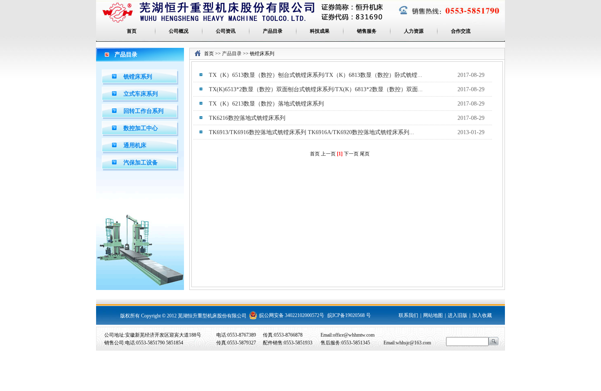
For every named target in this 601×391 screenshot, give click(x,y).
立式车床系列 (140, 94)
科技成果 (320, 31)
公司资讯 (225, 31)
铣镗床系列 (137, 77)
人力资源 (414, 31)
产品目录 (273, 31)
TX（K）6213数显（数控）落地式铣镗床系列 (266, 104)
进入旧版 (457, 315)
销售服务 (367, 31)
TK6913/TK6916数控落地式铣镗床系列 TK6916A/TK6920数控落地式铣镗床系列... (311, 132)
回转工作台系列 (143, 111)
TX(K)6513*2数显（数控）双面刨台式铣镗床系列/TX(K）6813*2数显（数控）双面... (316, 89)
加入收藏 (482, 315)
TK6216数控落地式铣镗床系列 (247, 118)
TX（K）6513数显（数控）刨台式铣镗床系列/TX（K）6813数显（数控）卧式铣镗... (315, 75)
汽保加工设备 (140, 163)
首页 (132, 31)
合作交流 (461, 31)
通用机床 (134, 145)
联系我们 (408, 315)
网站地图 (433, 315)
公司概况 (178, 31)
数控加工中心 (140, 128)
